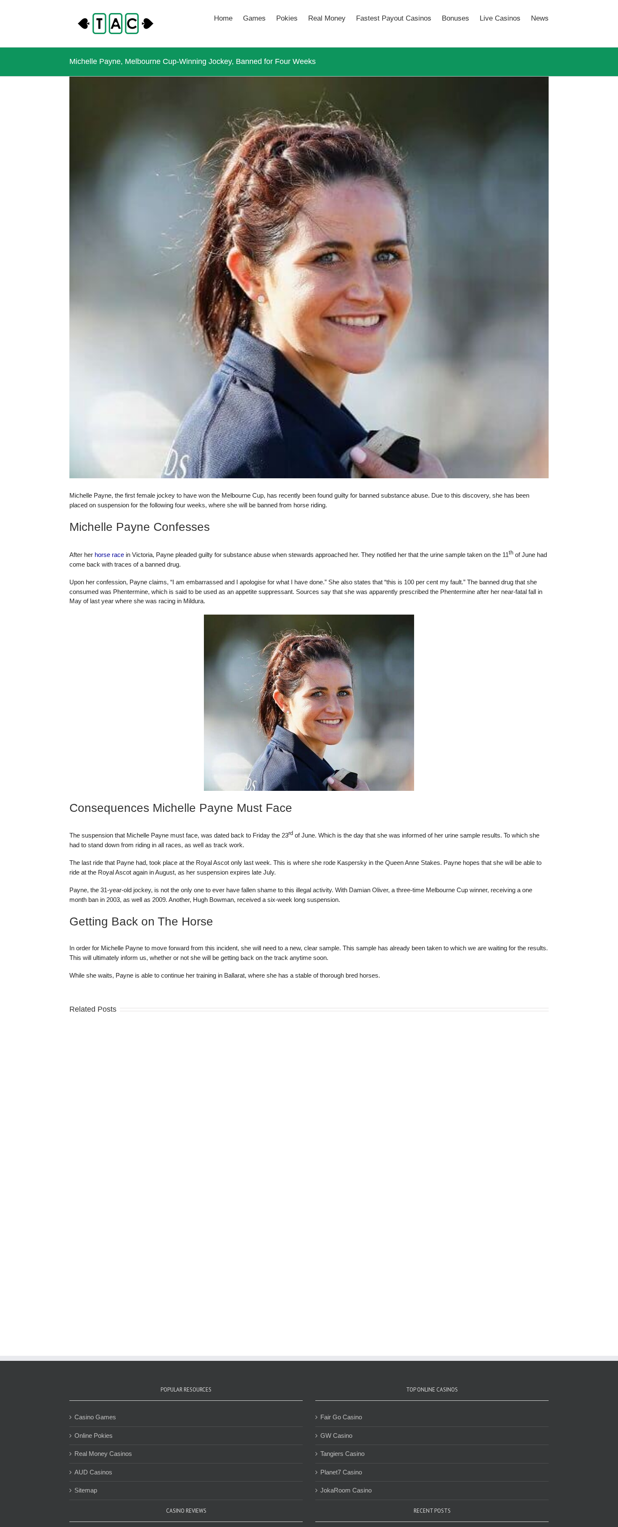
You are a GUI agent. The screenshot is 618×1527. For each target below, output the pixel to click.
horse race (109, 554)
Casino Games (95, 1417)
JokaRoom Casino (346, 1490)
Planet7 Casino (341, 1472)
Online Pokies (93, 1435)
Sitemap (85, 1490)
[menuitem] (228, 17)
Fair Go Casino (341, 1417)
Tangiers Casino (342, 1453)
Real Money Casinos (103, 1453)
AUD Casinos (93, 1472)
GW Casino (336, 1435)
